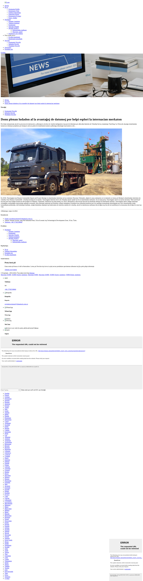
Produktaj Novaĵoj (14, 46)
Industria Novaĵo (14, 44)
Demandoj (8, 47)
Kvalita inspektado (14, 37)
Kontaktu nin (9, 49)
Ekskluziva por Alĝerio (16, 33)
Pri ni (6, 7)
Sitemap (31, 273)
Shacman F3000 (33, 275)
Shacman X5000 (6, 275)
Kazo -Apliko (13, 18)
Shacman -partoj (17, 32)
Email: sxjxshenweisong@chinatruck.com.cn (18, 218)
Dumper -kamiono (14, 21)
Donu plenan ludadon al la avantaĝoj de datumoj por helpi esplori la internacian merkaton (32, 103)
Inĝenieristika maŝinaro (19, 30)
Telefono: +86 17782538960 (13, 222)
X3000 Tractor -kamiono (19, 275)
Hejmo (7, 5)
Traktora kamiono (14, 23)
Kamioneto (12, 25)
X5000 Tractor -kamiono (57, 275)
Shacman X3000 (44, 275)
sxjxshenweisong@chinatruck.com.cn (16, 304)
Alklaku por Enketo (11, 270)
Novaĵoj (7, 40)
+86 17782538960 (10, 289)
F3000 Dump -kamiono (73, 275)
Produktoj (8, 19)
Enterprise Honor (14, 14)
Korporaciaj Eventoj (15, 16)
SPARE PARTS (14, 28)
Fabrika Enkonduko (15, 12)
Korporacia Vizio (14, 11)
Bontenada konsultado (15, 39)
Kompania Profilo (14, 9)
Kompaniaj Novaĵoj (15, 42)
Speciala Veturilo (14, 26)
